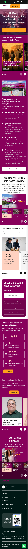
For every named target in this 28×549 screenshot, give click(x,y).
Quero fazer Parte (14, 169)
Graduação (14, 308)
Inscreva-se (15, 6)
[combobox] (15, 295)
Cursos (4, 493)
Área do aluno (7, 504)
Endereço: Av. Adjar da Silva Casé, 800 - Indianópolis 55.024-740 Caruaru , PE (14, 537)
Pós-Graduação (14, 313)
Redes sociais (7, 508)
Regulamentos (6, 534)
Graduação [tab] (7, 290)
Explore (5, 500)
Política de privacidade (8, 531)
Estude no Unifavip (8, 497)
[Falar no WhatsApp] (24, 546)
